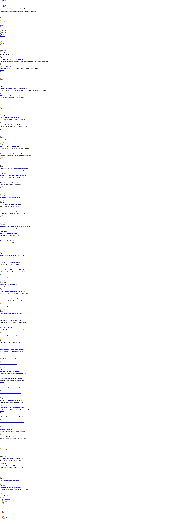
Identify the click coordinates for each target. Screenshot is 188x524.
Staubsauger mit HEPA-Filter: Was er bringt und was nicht (12, 407)
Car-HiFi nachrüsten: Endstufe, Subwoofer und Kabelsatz (11, 59)
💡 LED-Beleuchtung (5, 501)
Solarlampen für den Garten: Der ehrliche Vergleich (10, 487)
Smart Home (4, 4)
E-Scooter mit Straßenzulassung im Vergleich (9, 414)
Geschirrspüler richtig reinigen (6, 429)
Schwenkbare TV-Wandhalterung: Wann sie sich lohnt (11, 436)
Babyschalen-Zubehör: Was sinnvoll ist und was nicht (11, 320)
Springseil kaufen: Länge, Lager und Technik (9, 131)
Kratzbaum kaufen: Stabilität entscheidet (8, 73)
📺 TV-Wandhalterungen (6, 499)
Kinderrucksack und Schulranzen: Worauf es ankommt (11, 262)
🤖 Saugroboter (4, 500)
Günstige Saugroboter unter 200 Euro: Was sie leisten (10, 139)
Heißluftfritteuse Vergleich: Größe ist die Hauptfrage (10, 472)
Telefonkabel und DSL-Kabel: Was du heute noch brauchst (12, 248)
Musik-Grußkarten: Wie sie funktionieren (8, 233)
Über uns (3, 519)
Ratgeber (3, 6)
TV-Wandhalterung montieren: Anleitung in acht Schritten (12, 335)
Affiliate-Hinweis (4, 518)
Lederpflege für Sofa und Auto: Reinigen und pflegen (10, 66)
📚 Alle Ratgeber (4, 517)
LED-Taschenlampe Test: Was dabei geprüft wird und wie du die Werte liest (15, 226)
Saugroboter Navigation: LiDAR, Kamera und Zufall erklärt (12, 269)
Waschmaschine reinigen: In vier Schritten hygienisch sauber (12, 240)
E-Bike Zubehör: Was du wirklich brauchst (8, 284)
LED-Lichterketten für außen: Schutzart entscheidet (10, 393)
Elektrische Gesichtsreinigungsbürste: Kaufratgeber (10, 117)
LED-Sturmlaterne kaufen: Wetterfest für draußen (10, 219)
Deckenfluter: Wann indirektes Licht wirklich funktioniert (11, 110)
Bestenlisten (4, 5)
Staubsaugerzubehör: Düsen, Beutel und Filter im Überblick (12, 422)
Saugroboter (4, 3)
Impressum (3, 520)
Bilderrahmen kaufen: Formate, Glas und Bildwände (10, 81)
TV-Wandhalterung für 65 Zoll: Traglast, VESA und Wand (12, 277)
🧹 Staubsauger (4, 503)
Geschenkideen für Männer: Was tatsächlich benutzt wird (11, 197)
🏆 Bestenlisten (4, 516)
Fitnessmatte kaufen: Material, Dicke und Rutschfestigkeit (11, 342)
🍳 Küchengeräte (4, 504)
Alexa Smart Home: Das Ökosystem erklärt (8, 364)
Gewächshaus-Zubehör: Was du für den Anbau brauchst (11, 211)
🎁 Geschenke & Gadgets (6, 512)
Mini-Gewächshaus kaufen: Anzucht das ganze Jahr (10, 356)
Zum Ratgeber (2, 70)
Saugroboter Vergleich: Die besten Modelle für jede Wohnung (12, 291)
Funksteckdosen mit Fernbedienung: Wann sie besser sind (11, 327)
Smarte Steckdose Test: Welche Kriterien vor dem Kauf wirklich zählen (14, 102)
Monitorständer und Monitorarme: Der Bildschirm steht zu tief (12, 451)
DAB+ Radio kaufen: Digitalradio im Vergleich (9, 146)
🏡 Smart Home (4, 502)
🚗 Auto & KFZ (4, 508)
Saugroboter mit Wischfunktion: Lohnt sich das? (10, 480)
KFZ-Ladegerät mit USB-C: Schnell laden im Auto (10, 371)
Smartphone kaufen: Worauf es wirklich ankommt (10, 298)
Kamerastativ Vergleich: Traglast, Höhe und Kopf (10, 160)
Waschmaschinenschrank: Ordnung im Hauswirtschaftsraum (12, 349)
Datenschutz (4, 521)
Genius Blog (3, 0)
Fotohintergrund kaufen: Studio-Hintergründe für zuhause (12, 153)
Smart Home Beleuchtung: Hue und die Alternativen (10, 204)
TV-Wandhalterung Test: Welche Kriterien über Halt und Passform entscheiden (16, 306)
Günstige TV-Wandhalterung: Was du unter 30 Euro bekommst (13, 175)
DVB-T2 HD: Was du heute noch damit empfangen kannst (12, 95)
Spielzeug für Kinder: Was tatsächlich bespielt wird (10, 385)
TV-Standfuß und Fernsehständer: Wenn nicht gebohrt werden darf (13, 88)
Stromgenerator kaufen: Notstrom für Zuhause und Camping (12, 458)
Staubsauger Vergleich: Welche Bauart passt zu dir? (10, 124)
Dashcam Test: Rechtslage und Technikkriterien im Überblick (12, 255)
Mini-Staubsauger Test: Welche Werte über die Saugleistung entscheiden (14, 168)
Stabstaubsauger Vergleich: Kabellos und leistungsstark (11, 313)
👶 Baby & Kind (4, 511)
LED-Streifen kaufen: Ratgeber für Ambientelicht (10, 443)
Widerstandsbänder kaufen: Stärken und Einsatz (10, 182)
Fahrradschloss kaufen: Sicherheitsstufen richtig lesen (10, 465)
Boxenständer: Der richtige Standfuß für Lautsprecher (11, 400)
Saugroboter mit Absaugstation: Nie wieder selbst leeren (11, 378)
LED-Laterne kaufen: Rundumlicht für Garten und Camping (12, 189)
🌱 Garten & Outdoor (5, 510)
